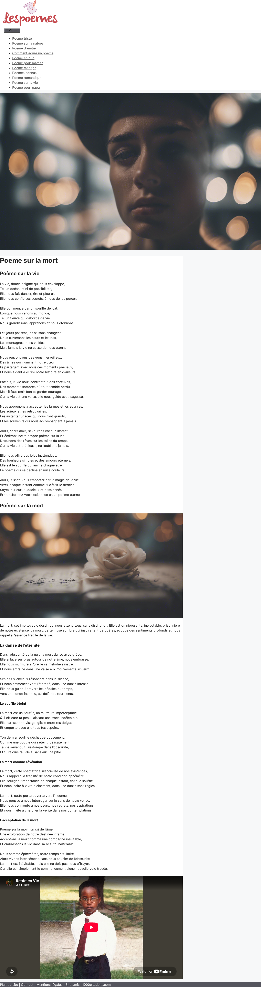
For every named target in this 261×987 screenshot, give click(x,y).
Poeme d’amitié (24, 48)
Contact (27, 985)
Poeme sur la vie (25, 82)
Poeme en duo (23, 58)
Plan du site (9, 985)
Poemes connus (24, 73)
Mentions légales (49, 985)
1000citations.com (96, 985)
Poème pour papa (26, 87)
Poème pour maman (27, 63)
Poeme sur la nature (27, 43)
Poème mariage (24, 68)
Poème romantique (26, 78)
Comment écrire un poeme (32, 53)
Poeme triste (22, 38)
